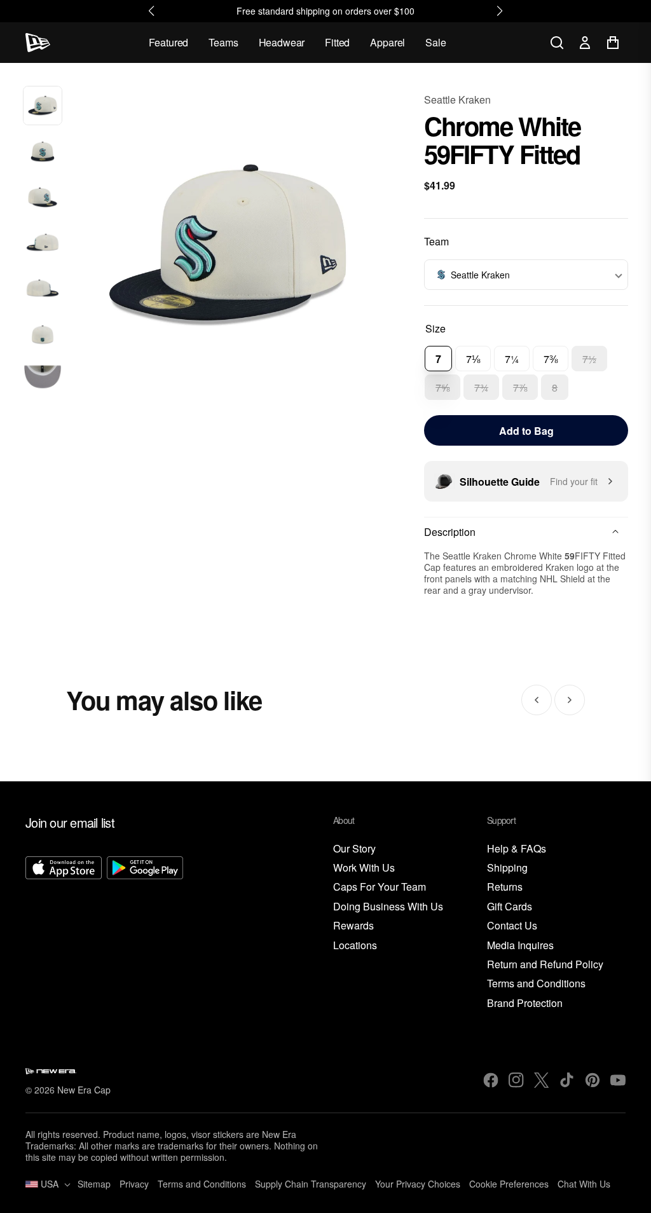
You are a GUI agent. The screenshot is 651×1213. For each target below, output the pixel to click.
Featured (169, 42)
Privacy (134, 1183)
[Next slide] (569, 700)
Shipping (507, 868)
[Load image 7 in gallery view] (42, 381)
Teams (223, 42)
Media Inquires (520, 945)
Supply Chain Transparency (310, 1183)
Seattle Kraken (457, 99)
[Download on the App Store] (63, 933)
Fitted (337, 42)
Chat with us (584, 1183)
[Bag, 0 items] (613, 42)
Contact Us (512, 926)
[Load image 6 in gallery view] (42, 335)
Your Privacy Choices (417, 1183)
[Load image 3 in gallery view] (42, 197)
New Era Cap (84, 1089)
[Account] (585, 42)
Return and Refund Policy (545, 964)
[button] (526, 274)
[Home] (37, 42)
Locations (355, 945)
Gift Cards (509, 907)
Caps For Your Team (379, 887)
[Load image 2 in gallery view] (42, 151)
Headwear (282, 42)
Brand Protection (525, 1003)
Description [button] (450, 531)
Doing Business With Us (388, 907)
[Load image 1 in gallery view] (42, 105)
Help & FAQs (516, 849)
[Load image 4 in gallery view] (42, 243)
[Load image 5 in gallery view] (42, 289)
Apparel (387, 42)
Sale (435, 42)
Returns (505, 887)
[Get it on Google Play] (145, 933)
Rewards (353, 926)
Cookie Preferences (509, 1183)
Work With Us (364, 868)
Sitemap (94, 1183)
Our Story (354, 849)
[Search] (557, 42)
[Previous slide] (536, 700)
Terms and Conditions (536, 983)
